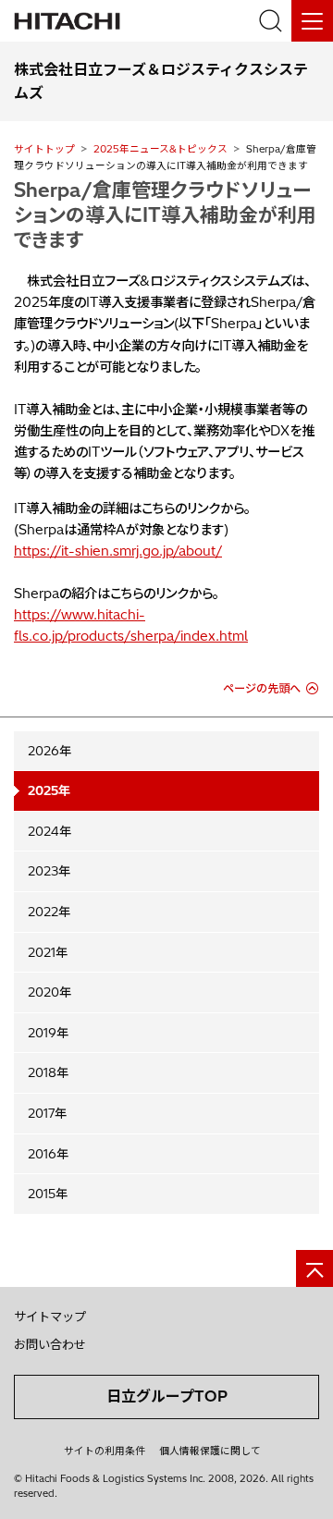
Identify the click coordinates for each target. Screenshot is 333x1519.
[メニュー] (312, 21)
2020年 (49, 992)
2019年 (48, 1032)
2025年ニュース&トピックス (160, 148)
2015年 (48, 1193)
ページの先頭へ (262, 688)
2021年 (48, 952)
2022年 (49, 911)
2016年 (48, 1153)
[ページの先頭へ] (314, 1268)
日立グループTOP (167, 1396)
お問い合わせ (50, 1344)
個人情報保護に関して (210, 1450)
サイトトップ (44, 148)
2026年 (49, 750)
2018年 (48, 1072)
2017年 (47, 1113)
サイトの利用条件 (104, 1450)
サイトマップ (50, 1316)
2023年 (49, 871)
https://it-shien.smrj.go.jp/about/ (118, 551)
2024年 (49, 831)
